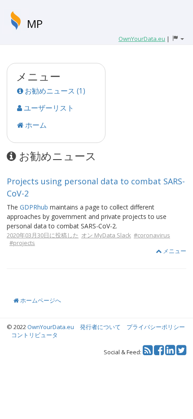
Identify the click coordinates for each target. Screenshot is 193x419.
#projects (22, 243)
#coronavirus (152, 235)
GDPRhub (34, 207)
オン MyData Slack (106, 235)
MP (35, 23)
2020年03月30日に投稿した (43, 235)
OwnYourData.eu (50, 327)
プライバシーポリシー (156, 327)
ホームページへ (40, 300)
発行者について (100, 327)
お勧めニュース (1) (54, 91)
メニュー (174, 251)
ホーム (35, 125)
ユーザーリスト (48, 108)
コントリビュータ (34, 335)
